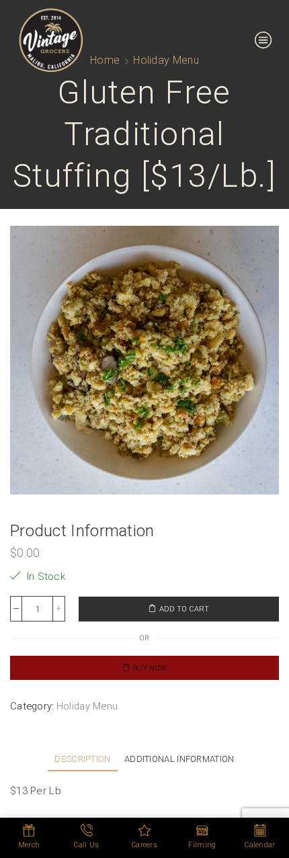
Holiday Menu (87, 706)
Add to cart (184, 609)
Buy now (150, 668)
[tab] (82, 758)
